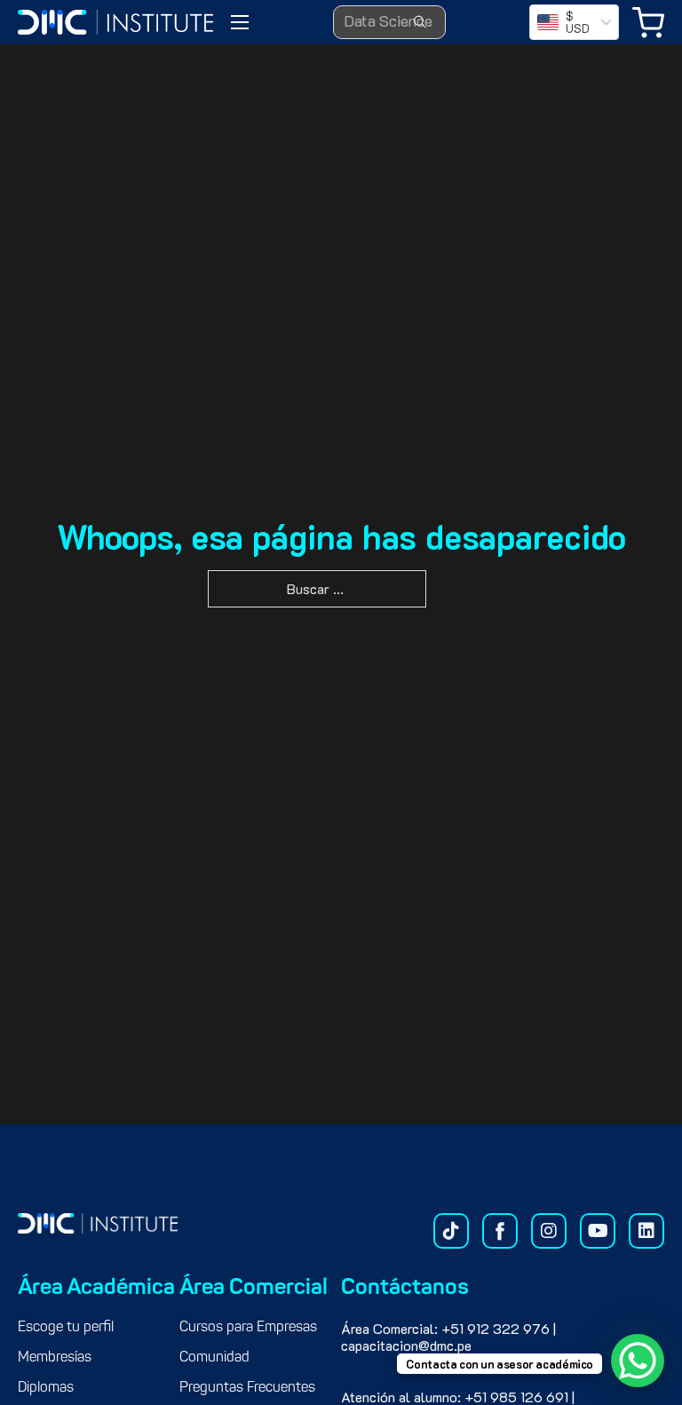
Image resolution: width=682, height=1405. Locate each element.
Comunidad (214, 1358)
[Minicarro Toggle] (648, 22)
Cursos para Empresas (248, 1328)
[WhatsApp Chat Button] (637, 1360)
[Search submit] (420, 22)
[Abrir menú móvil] (240, 22)
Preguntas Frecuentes (247, 1388)
